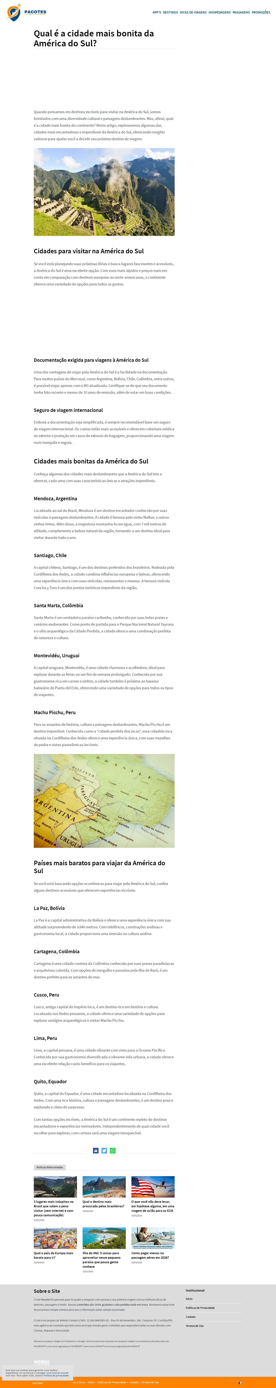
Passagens (241, 12)
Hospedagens (220, 12)
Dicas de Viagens (193, 12)
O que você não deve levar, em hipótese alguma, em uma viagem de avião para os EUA (152, 1206)
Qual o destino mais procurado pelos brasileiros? (103, 1203)
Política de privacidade (56, 1375)
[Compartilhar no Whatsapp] (112, 1150)
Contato (190, 1317)
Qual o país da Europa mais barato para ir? (53, 1255)
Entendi (37, 1383)
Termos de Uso (195, 1326)
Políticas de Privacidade (200, 1308)
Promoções (261, 12)
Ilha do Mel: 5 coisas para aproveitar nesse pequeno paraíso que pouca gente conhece (102, 1260)
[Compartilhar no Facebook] (96, 1150)
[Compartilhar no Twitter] (104, 1150)
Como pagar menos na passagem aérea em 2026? (150, 1255)
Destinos (170, 12)
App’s (157, 12)
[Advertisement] (104, 76)
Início (189, 1299)
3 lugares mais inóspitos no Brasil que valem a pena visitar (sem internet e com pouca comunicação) (54, 1208)
